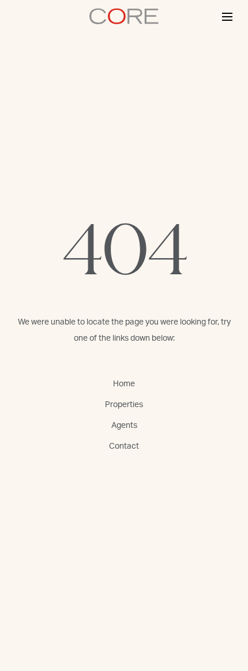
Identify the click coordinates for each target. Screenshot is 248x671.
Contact (124, 446)
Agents (124, 426)
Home (124, 384)
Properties (124, 405)
